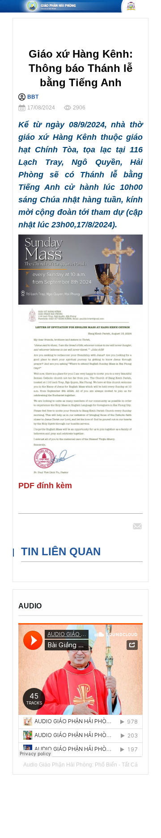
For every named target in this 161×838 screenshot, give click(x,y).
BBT (32, 97)
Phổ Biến (106, 765)
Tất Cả (130, 765)
